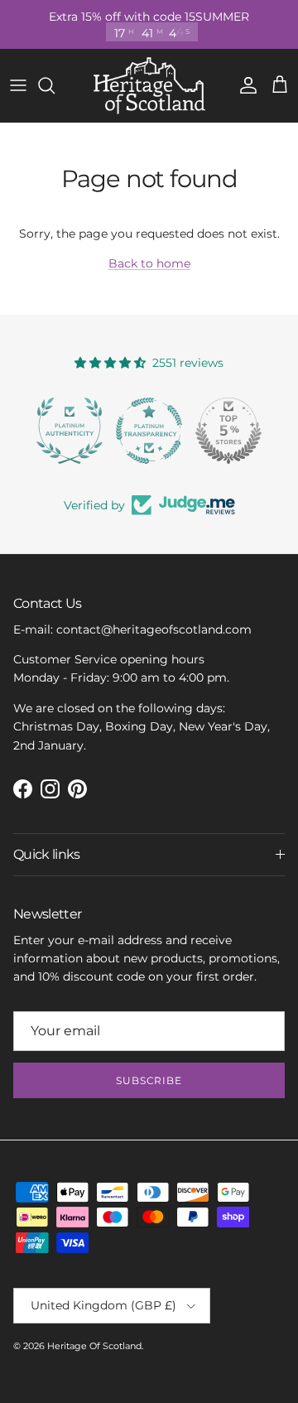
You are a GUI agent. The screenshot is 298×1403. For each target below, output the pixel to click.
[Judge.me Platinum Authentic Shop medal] (69, 431)
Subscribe (149, 1080)
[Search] (54, 85)
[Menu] (18, 85)
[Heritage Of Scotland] (149, 85)
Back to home (149, 263)
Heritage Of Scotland (94, 1346)
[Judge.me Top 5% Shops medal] (228, 431)
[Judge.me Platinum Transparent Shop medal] (149, 431)
